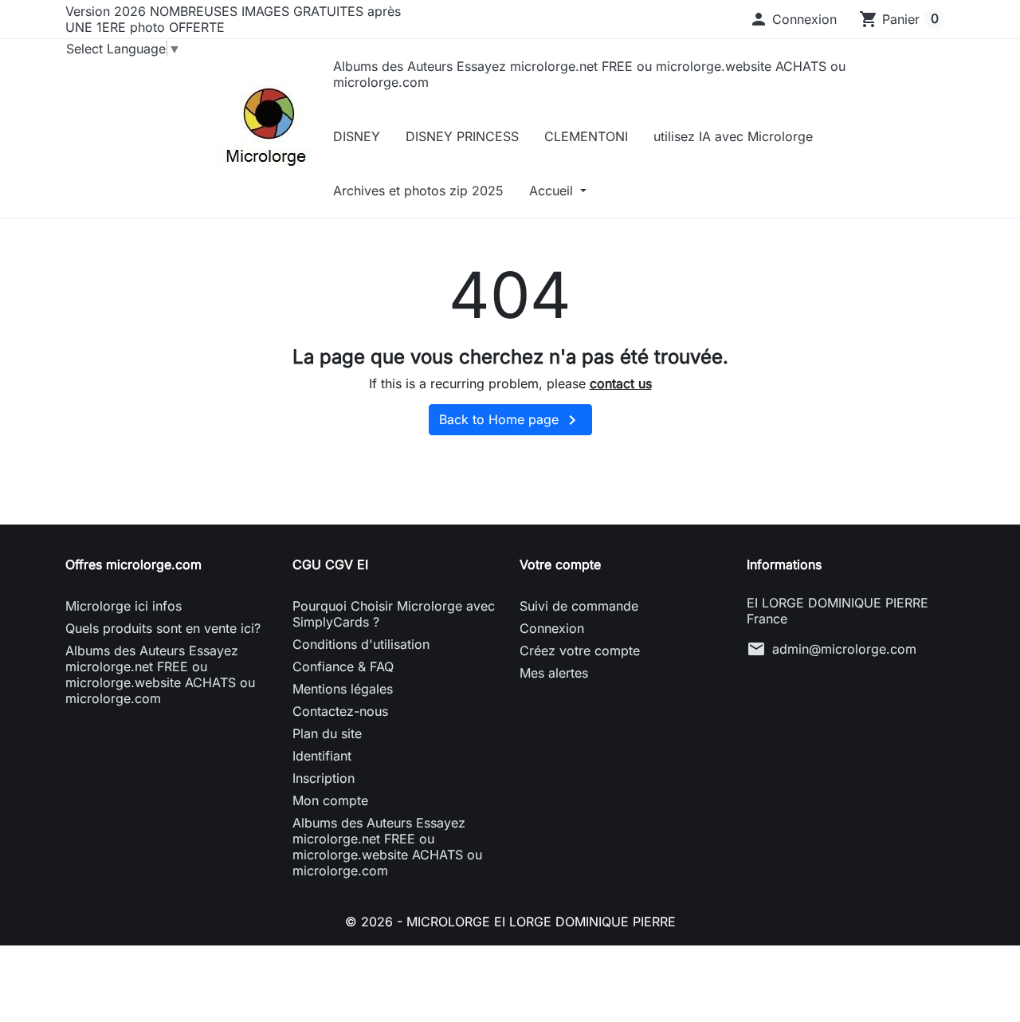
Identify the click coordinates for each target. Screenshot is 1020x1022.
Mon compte (330, 800)
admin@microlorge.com (844, 649)
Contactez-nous (340, 711)
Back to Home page (510, 420)
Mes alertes (554, 673)
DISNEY (356, 136)
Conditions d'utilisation (361, 644)
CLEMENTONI (586, 136)
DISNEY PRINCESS (462, 136)
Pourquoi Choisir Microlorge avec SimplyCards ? (393, 614)
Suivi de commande (579, 606)
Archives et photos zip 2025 (418, 191)
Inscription (323, 778)
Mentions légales (342, 689)
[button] (793, 19)
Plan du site (327, 733)
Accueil (553, 191)
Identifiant (321, 756)
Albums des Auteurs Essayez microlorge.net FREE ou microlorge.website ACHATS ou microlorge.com (589, 74)
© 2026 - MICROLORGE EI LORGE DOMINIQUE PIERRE (510, 922)
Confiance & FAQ (343, 666)
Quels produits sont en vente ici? (163, 628)
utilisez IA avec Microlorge (733, 136)
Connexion (552, 628)
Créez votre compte (580, 650)
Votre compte (560, 564)
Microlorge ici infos (123, 606)
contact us (621, 383)
